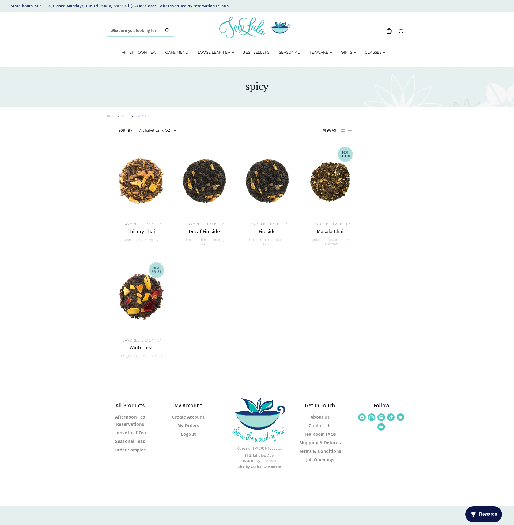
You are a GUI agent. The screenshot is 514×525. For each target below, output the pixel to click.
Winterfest (141, 348)
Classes (373, 52)
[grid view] (343, 130)
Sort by (125, 130)
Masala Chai (330, 232)
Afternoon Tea (139, 52)
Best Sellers (256, 52)
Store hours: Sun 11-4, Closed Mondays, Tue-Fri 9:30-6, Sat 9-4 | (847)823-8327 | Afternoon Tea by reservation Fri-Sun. (120, 6)
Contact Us (320, 425)
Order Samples (130, 450)
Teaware (319, 52)
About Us (320, 417)
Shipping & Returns (320, 442)
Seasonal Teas (130, 441)
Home (111, 116)
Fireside (267, 232)
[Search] (167, 31)
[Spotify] (381, 417)
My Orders (188, 425)
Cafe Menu (176, 52)
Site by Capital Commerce (259, 467)
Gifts (347, 52)
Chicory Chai (141, 232)
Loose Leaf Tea (214, 52)
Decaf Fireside (204, 232)
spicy (125, 116)
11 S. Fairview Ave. (260, 456)
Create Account (188, 417)
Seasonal (289, 52)
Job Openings (320, 459)
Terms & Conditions (320, 451)
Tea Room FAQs (320, 434)
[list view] (350, 130)
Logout (188, 434)
